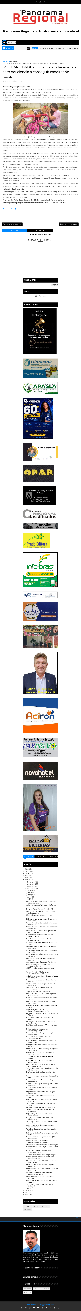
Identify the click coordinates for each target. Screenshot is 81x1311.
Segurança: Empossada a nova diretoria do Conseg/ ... (41, 1104)
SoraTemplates (32, 1305)
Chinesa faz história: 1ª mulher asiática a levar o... (40, 959)
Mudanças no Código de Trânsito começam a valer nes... (42, 1169)
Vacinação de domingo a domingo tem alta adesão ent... (42, 1069)
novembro (31, 884)
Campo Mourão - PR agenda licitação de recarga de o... (41, 1034)
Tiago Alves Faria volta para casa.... (38, 992)
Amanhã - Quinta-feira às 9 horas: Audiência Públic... (42, 1014)
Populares (40, 857)
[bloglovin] (38, 1307)
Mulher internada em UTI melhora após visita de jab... (40, 1002)
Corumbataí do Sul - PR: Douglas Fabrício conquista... (41, 947)
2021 (27, 880)
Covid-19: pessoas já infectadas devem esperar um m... (40, 1126)
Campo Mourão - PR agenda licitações (40, 1107)
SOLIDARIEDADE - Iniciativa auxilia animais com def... (42, 1122)
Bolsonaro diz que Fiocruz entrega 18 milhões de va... (40, 1053)
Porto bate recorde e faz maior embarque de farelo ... (41, 1100)
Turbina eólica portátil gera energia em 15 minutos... (41, 1057)
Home (5, 61)
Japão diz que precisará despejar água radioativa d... (40, 1110)
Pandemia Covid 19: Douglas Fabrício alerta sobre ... (42, 1148)
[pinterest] (34, 1307)
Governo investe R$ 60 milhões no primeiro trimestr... (42, 955)
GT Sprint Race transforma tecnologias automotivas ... (40, 1081)
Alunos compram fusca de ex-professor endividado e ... (40, 912)
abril (28, 899)
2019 (27, 1192)
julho (29, 893)
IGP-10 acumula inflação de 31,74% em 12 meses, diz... (41, 1088)
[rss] (46, 1307)
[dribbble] (42, 1307)
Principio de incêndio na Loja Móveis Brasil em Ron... (41, 1045)
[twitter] (40, 2)
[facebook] (36, 2)
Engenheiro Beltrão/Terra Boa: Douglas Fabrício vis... (40, 1092)
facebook (40, 230)
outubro (30, 886)
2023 (27, 875)
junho (29, 895)
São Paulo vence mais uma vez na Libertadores (39, 916)
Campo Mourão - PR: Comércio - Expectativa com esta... (38, 973)
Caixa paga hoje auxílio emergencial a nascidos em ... (40, 1096)
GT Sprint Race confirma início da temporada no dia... (38, 1038)
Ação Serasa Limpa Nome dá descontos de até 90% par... (42, 977)
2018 (27, 1194)
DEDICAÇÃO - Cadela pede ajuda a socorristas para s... (39, 939)
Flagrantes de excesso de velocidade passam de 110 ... (39, 935)
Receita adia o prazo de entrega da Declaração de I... (39, 1114)
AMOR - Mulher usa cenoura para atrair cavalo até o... (40, 969)
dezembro (31, 882)
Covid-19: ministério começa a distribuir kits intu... (42, 1077)
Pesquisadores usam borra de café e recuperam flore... (39, 965)
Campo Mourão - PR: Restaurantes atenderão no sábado (39, 1173)
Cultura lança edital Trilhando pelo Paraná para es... (41, 906)
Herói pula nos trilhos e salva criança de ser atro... (42, 1018)
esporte (27, 1206)
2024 (27, 873)
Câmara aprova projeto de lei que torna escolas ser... (40, 1022)
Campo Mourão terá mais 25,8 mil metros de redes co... (41, 924)
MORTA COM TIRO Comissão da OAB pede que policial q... (42, 1161)
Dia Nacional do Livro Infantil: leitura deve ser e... (41, 1073)
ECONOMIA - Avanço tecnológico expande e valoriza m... (42, 1049)
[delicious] (58, 1307)
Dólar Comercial (40, 296)
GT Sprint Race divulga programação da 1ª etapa (41, 943)
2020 (27, 1190)
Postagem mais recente (12, 224)
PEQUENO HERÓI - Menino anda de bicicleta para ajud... (39, 1151)
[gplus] (30, 1307)
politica (27, 1210)
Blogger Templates (47, 1305)
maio (29, 897)
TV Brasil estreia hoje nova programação (41, 1155)
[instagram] (44, 2)
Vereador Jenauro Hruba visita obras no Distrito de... (40, 1185)
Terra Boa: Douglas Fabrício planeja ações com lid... (41, 1130)
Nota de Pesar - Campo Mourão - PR (39, 909)
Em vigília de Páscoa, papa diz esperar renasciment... (40, 1165)
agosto (29, 890)
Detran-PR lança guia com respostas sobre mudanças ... (42, 1085)
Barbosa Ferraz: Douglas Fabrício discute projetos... (41, 981)
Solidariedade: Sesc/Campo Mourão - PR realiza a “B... (41, 985)
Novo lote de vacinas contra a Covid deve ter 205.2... (41, 998)
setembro (30, 888)
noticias (18, 48)
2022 (27, 878)
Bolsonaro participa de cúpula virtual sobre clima (41, 1006)
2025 (27, 871)
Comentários (52, 857)
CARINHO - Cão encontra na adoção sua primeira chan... (41, 902)
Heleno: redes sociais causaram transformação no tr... (37, 1030)
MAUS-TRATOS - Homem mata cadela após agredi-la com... (40, 1065)
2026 (27, 869)
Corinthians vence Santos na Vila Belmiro (41, 962)
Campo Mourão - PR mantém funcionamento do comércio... (38, 1142)
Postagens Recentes (28, 857)
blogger (14, 230)
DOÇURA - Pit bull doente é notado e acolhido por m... (40, 1061)
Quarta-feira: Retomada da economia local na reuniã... (41, 951)
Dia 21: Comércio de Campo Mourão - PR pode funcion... (41, 1041)
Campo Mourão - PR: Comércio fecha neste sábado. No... (42, 928)
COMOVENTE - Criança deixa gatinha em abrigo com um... (41, 931)
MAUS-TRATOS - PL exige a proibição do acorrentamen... (41, 994)
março (29, 1188)
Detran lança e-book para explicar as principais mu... (39, 1118)
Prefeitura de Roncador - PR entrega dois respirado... (41, 1026)
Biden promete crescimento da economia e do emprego (41, 920)
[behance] (50, 1307)
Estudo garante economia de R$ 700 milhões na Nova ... (40, 1158)
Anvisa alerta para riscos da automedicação (42, 1145)
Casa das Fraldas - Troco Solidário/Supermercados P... (37, 1010)
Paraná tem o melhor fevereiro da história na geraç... (41, 1181)
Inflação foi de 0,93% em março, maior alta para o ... (42, 1134)
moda (36, 1206)
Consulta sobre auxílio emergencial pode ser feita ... (41, 1177)
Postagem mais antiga (68, 224)
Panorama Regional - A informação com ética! (41, 31)
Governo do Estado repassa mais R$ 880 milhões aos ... (41, 1138)
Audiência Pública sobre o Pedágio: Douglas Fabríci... (39, 988)
